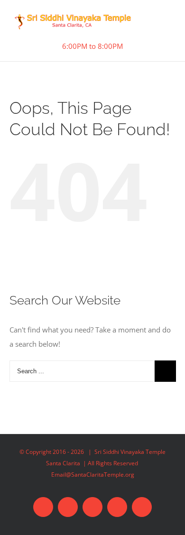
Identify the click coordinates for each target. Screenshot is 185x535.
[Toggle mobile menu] (165, 23)
